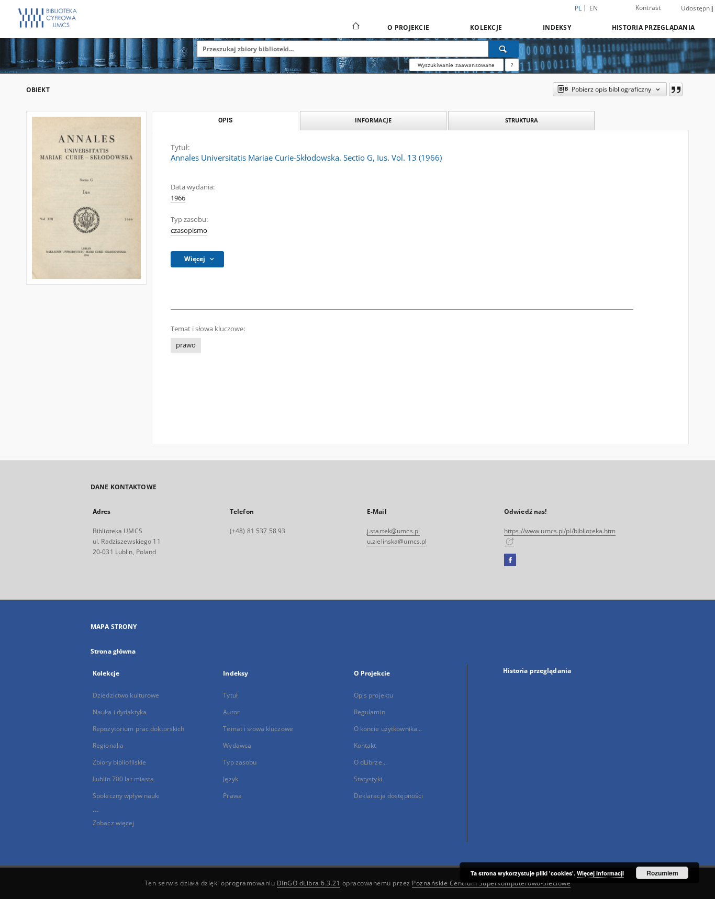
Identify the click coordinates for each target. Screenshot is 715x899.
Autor (231, 711)
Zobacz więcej (114, 822)
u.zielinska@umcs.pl (397, 541)
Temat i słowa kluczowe (258, 728)
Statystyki (368, 778)
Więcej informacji (600, 873)
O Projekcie (408, 27)
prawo (186, 345)
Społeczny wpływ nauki (126, 795)
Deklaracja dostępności (388, 795)
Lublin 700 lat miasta (123, 778)
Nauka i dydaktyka (120, 711)
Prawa (232, 795)
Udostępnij (697, 8)
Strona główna (113, 651)
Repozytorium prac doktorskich (138, 728)
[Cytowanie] (676, 89)
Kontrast (648, 7)
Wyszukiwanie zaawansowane (456, 65)
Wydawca (237, 745)
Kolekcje (486, 27)
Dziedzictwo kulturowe (126, 695)
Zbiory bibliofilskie (119, 762)
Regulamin (369, 711)
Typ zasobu (239, 762)
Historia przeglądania (653, 27)
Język (230, 778)
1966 (178, 198)
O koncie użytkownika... (388, 728)
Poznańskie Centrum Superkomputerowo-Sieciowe (491, 883)
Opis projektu (374, 695)
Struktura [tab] (521, 120)
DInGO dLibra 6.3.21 (309, 883)
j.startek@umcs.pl (393, 530)
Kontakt (365, 745)
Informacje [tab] (373, 120)
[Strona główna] (355, 27)
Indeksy (557, 27)
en (593, 8)
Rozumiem (662, 873)
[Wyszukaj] (503, 48)
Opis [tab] (225, 120)
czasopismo (189, 230)
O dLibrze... (370, 762)
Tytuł (230, 695)
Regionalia (108, 745)
